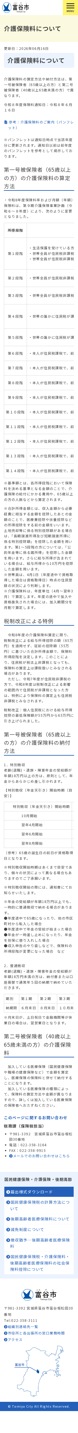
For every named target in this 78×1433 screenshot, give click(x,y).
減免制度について (27, 1229)
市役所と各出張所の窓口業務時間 (36, 1333)
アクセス (15, 1339)
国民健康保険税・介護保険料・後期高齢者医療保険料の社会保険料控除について (40, 1263)
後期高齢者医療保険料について (40, 1219)
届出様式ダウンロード (32, 1191)
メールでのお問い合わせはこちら (41, 1155)
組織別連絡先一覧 (23, 1326)
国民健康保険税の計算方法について (40, 1205)
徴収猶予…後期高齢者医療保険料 (40, 1243)
